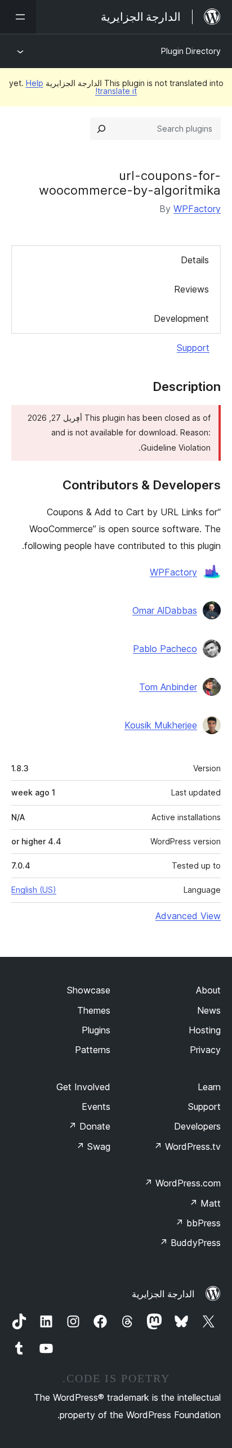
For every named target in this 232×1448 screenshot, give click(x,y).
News (209, 1010)
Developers (197, 1126)
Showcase (88, 990)
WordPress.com (182, 1183)
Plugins (96, 1030)
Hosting (205, 1030)
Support (193, 347)
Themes (93, 1010)
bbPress (198, 1223)
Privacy (205, 1049)
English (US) (33, 889)
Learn (209, 1086)
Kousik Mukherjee (160, 725)
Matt (205, 1203)
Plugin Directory (191, 51)
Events (96, 1106)
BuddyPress (190, 1242)
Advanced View (188, 915)
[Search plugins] (101, 129)
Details (195, 260)
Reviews (191, 289)
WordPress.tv (187, 1146)
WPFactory (197, 208)
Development (181, 318)
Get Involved (83, 1086)
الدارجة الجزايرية (163, 1293)
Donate (89, 1126)
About (208, 990)
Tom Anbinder (168, 686)
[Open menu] (18, 17)
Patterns (92, 1049)
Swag (93, 1146)
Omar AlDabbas (164, 610)
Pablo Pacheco (165, 648)
